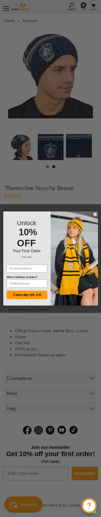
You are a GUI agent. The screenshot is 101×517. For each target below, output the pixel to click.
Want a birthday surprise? (21, 277)
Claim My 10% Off (27, 295)
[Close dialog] (95, 214)
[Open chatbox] (89, 505)
